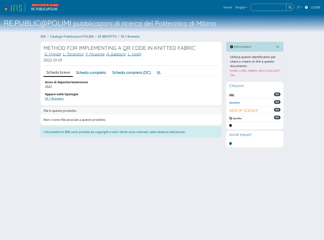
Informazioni (242, 46)
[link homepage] (13, 7)
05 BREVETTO (107, 36)
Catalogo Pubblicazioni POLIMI (72, 36)
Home (228, 7)
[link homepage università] (45, 7)
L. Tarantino (73, 54)
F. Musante (95, 54)
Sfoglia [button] (240, 7)
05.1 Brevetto (130, 36)
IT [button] (298, 7)
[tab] (159, 72)
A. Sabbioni (115, 54)
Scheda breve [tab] (58, 72)
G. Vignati (52, 54)
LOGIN (315, 7)
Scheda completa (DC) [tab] (131, 72)
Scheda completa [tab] (91, 72)
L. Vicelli (134, 54)
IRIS (43, 36)
